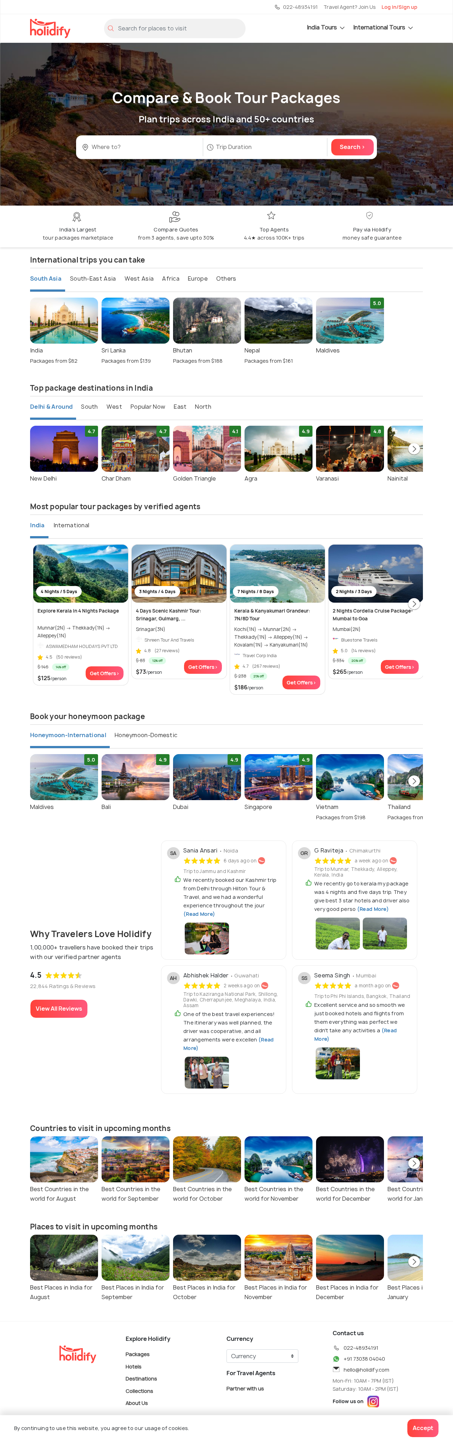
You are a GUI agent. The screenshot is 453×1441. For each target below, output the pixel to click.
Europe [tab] (198, 278)
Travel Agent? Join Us (349, 7)
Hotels (134, 1366)
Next (414, 449)
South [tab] (89, 407)
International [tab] (71, 525)
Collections (139, 1390)
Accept (423, 1428)
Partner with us (245, 1388)
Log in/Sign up (399, 7)
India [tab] (37, 525)
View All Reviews (59, 1008)
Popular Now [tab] (148, 407)
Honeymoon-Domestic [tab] (146, 735)
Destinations (141, 1378)
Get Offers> (104, 673)
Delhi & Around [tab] (51, 407)
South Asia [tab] (46, 278)
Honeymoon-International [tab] (68, 735)
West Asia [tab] (139, 278)
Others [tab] (226, 278)
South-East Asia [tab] (93, 278)
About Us (137, 1403)
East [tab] (180, 407)
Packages (138, 1354)
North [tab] (203, 407)
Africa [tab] (170, 278)
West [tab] (114, 407)
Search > (352, 147)
